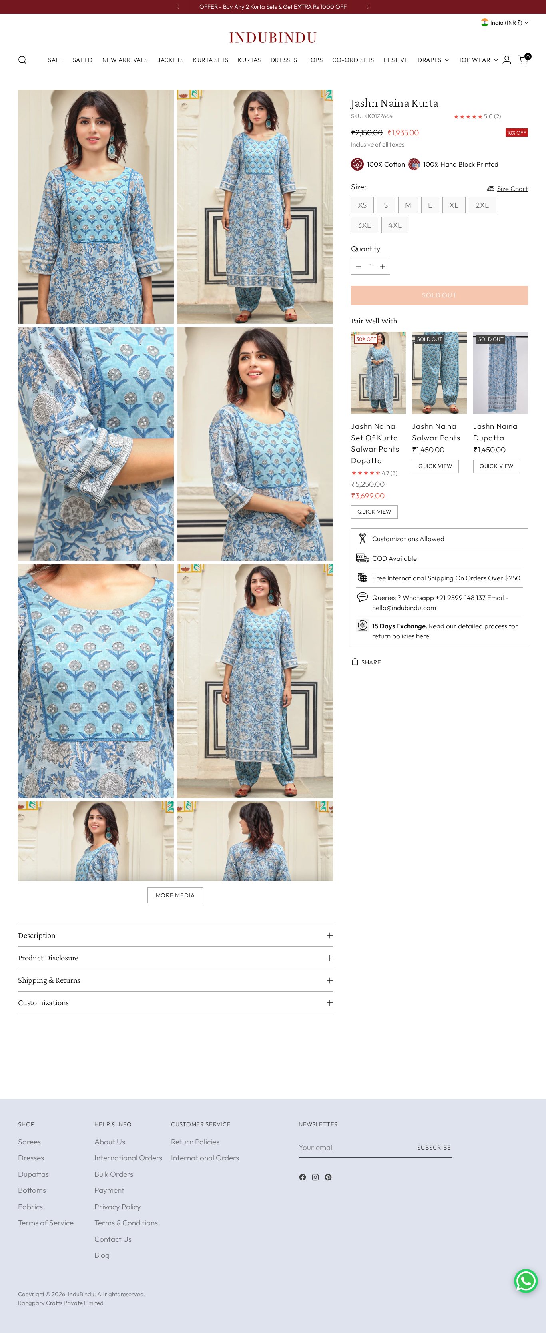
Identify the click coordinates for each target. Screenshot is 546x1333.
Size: (358, 186)
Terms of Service (46, 1222)
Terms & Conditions (126, 1222)
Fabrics (30, 1206)
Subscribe (434, 1147)
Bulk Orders (113, 1174)
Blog (102, 1255)
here (422, 636)
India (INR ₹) (506, 22)
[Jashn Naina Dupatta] (500, 373)
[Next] (368, 7)
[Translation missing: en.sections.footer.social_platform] (303, 1178)
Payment (109, 1190)
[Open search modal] (22, 60)
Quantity (366, 248)
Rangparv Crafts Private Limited (61, 1303)
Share (371, 662)
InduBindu (81, 1294)
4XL (395, 225)
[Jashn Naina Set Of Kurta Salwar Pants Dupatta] (378, 373)
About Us (109, 1141)
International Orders (128, 1157)
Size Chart (512, 188)
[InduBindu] (273, 37)
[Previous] (178, 7)
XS (362, 205)
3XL (364, 225)
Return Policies (195, 1141)
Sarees (29, 1141)
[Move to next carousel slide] (521, 1083)
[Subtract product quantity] (358, 266)
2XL (482, 205)
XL (454, 205)
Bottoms (32, 1190)
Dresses (31, 1157)
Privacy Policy (117, 1206)
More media (175, 895)
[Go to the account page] (507, 60)
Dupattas (33, 1174)
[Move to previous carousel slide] (503, 1084)
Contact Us (113, 1239)
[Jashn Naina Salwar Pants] (439, 373)
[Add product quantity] (382, 266)
